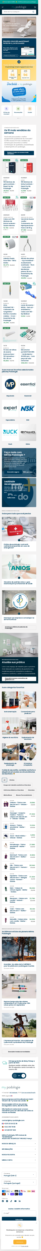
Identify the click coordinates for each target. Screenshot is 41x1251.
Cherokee (31, 790)
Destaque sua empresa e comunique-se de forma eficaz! (19, 619)
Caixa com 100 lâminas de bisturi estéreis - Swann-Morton (9, 222)
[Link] (19, 27)
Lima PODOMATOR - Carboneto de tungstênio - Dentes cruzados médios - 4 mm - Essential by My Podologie (9, 312)
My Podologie (13, 1092)
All (4, 780)
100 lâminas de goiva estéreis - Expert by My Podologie (9, 185)
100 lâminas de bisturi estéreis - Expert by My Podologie (27, 185)
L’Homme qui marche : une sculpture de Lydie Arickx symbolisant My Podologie (18, 1041)
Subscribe (19, 1220)
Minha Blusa (8, 795)
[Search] (33, 12)
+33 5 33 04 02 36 (10, 1123)
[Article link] (19, 534)
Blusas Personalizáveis (24, 795)
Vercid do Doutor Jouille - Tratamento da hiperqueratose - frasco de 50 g (27, 223)
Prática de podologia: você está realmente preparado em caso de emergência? (16, 546)
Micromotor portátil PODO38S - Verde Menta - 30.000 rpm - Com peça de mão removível (28, 355)
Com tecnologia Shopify (28, 1092)
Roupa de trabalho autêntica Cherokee (17, 785)
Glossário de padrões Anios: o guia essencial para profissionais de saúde (18, 583)
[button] (3, 7)
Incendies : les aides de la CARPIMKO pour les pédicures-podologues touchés (19, 965)
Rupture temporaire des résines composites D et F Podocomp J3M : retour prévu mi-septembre (17, 1003)
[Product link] (10, 176)
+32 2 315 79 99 (9, 1127)
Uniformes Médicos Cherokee (14, 790)
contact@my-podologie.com (13, 1120)
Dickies (12, 780)
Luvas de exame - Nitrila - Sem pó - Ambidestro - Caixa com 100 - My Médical (28, 309)
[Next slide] (23, 1076)
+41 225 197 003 (10, 1130)
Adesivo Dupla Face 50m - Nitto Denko (9, 260)
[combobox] (19, 12)
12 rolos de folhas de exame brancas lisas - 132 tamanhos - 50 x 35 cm (9, 354)
